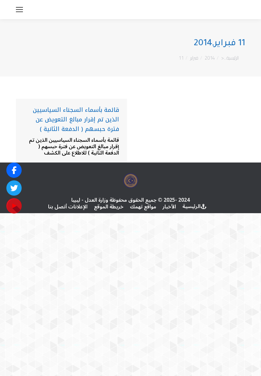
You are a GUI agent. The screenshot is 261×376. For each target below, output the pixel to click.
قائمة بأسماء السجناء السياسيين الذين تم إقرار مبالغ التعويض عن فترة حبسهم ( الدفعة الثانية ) (76, 119)
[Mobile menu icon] (19, 9)
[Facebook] (14, 170)
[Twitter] (14, 188)
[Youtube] (14, 205)
